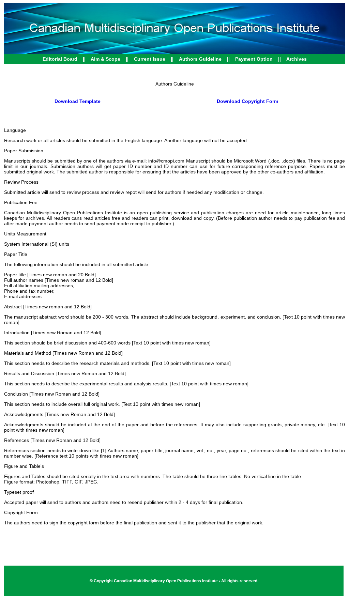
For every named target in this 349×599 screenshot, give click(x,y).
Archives (296, 59)
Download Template (78, 101)
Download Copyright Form (247, 101)
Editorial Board (60, 59)
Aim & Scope (105, 59)
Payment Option (254, 59)
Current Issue (150, 59)
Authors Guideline (200, 59)
